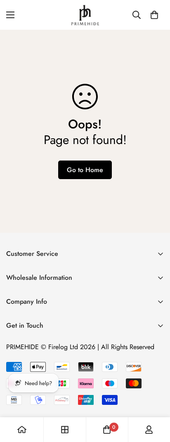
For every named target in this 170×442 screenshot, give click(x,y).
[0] (154, 14)
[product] (22, 430)
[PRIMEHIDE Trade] (85, 15)
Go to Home (85, 170)
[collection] (65, 429)
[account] (149, 429)
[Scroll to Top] (155, 398)
